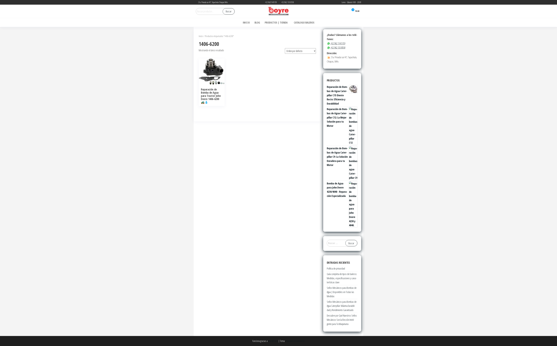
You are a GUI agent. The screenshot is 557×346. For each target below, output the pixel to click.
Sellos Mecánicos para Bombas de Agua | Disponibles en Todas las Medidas (342, 292)
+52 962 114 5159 (337, 43)
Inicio (201, 36)
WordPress (273, 341)
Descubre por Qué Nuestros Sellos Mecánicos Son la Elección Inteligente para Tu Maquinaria (342, 320)
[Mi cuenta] (345, 11)
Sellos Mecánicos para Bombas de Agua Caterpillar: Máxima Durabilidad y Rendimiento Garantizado (342, 306)
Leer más (212, 77)
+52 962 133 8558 (337, 47)
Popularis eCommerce (295, 341)
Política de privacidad (336, 268)
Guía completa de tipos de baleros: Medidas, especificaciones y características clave (342, 278)
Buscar (229, 11)
